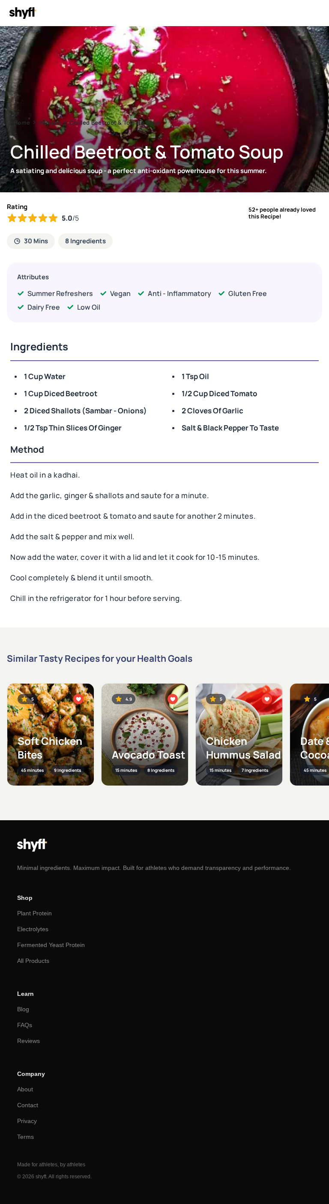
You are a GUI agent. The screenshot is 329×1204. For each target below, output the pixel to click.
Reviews (28, 1040)
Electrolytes (32, 929)
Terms (25, 1136)
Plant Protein (34, 913)
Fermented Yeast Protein (51, 944)
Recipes (50, 122)
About (25, 1089)
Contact (27, 1105)
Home (22, 122)
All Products (33, 960)
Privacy (27, 1120)
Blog (23, 1009)
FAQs (24, 1025)
